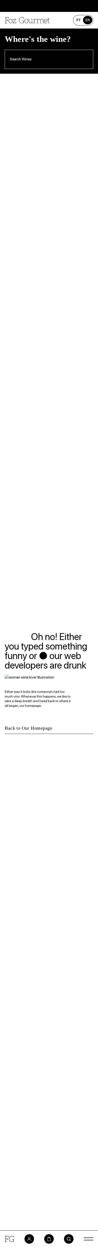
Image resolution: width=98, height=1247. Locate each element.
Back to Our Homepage (28, 728)
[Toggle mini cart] (49, 1239)
